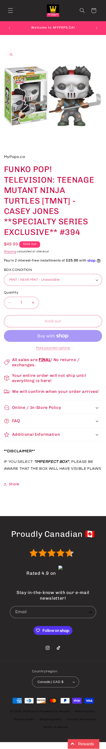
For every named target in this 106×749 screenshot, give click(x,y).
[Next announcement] (96, 27)
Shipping (10, 251)
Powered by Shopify (55, 711)
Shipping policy (50, 719)
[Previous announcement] (9, 27)
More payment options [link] (53, 348)
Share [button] (14, 484)
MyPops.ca (31, 711)
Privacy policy (24, 719)
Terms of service (55, 727)
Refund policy (85, 711)
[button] (10, 10)
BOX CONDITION (18, 270)
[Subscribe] (90, 612)
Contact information (82, 719)
